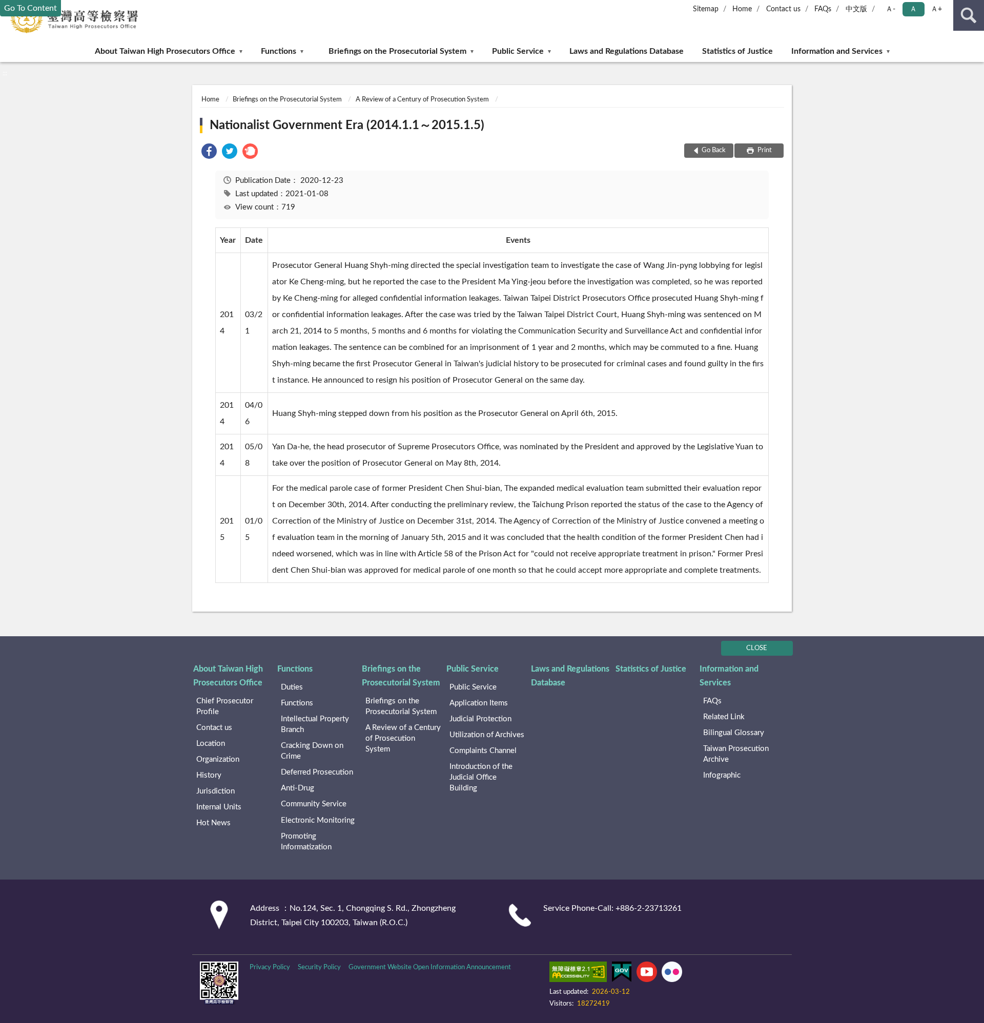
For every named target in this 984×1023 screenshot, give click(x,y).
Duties (292, 687)
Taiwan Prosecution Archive (736, 754)
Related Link (724, 717)
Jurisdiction (215, 791)
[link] (209, 152)
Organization (217, 759)
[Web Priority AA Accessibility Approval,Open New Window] (578, 974)
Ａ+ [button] (936, 9)
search (968, 15)
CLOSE (756, 648)
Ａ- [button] (890, 9)
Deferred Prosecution (317, 772)
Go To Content (30, 8)
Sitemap (706, 9)
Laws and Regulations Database (626, 51)
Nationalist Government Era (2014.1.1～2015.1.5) (347, 125)
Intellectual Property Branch (315, 724)
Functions (278, 51)
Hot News (213, 823)
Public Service (518, 51)
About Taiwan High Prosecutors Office (165, 51)
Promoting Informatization (306, 841)
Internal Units (218, 807)
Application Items (478, 703)
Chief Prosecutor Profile (224, 706)
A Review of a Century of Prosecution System (422, 99)
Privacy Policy (270, 967)
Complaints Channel (483, 751)
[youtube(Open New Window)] (647, 974)
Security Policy (319, 967)
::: (5, 73)
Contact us (783, 9)
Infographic (722, 775)
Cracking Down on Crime (312, 751)
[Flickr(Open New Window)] (672, 974)
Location (210, 743)
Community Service (313, 804)
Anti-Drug (297, 788)
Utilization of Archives (486, 735)
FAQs (822, 9)
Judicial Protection (480, 719)
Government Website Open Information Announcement (429, 967)
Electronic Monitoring (318, 820)
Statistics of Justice (737, 51)
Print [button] (764, 150)
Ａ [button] (913, 9)
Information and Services (837, 51)
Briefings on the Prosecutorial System (397, 51)
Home (742, 9)
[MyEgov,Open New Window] (621, 974)
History (208, 775)
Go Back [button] (714, 150)
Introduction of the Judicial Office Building (480, 777)
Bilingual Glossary (733, 733)
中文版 (856, 9)
